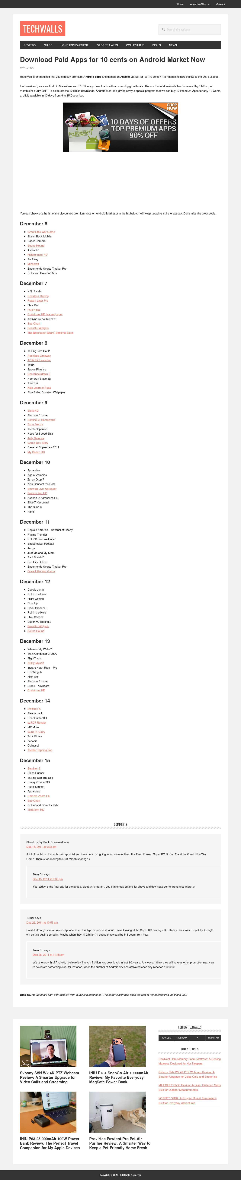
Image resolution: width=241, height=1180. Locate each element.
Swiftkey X (34, 709)
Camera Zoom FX (38, 796)
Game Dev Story (37, 443)
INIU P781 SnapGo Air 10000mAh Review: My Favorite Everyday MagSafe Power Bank (118, 1077)
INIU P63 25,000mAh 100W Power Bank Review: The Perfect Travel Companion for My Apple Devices (50, 1143)
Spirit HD (33, 410)
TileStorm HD (35, 809)
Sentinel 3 (33, 768)
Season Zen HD (37, 493)
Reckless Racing (38, 296)
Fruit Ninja (33, 310)
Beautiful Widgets (38, 328)
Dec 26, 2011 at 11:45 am (48, 954)
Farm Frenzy (35, 424)
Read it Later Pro (37, 300)
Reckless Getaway (39, 355)
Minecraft (33, 264)
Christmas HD (36, 690)
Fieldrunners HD (37, 254)
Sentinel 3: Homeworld (41, 420)
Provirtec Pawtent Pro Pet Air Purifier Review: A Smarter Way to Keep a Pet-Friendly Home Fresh (119, 1143)
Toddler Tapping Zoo (39, 750)
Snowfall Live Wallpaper (41, 488)
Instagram (213, 1037)
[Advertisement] (120, 183)
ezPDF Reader (36, 722)
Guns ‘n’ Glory (36, 732)
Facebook (182, 1037)
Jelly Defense (35, 438)
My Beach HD (36, 452)
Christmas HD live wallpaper (45, 314)
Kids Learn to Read (39, 387)
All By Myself (35, 663)
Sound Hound (35, 245)
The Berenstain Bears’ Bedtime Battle (50, 333)
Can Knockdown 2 (38, 374)
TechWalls (42, 28)
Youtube (166, 1037)
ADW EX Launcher (39, 360)
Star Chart (33, 323)
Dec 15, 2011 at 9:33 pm (48, 879)
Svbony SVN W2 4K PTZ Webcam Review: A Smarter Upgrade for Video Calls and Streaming (49, 1077)
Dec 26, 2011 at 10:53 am (42, 922)
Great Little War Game (41, 232)
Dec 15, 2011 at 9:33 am (41, 847)
